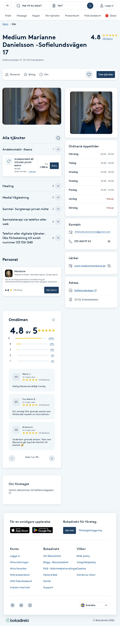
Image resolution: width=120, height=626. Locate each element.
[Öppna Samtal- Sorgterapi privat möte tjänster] (58, 209)
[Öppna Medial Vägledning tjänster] (58, 197)
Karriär (47, 581)
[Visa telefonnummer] (109, 241)
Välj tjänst (51, 290)
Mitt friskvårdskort (21, 581)
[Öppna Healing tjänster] (58, 186)
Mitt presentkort (20, 574)
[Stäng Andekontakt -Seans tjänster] (58, 149)
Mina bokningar (19, 562)
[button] (32, 166)
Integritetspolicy (86, 562)
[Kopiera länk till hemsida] (109, 265)
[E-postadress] (92, 232)
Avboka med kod (20, 587)
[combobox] (32, 6)
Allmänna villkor (86, 574)
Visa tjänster (105, 74)
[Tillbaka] (8, 6)
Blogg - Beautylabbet (55, 562)
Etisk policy (83, 555)
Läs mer (32, 171)
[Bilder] (91, 112)
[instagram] (12, 605)
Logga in (15, 555)
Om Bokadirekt (52, 555)
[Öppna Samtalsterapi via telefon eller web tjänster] (58, 222)
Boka (54, 165)
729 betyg (107, 38)
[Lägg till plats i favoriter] (89, 74)
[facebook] (30, 605)
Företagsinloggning (90, 530)
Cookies (81, 568)
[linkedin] (21, 605)
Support (48, 587)
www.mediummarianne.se (89, 265)
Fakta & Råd (50, 574)
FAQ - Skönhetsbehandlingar (60, 568)
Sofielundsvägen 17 (85, 290)
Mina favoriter (18, 568)
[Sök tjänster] (58, 138)
